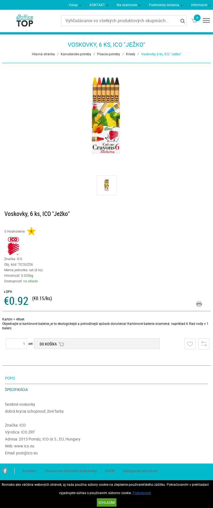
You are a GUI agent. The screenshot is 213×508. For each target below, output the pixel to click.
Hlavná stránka (43, 54)
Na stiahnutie (127, 5)
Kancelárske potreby (76, 54)
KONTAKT (97, 5)
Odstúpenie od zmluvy (140, 470)
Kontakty (29, 470)
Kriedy (130, 54)
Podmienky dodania (164, 5)
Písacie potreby (108, 54)
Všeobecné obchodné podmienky (71, 470)
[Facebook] (5, 471)
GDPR (110, 470)
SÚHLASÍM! (106, 502)
